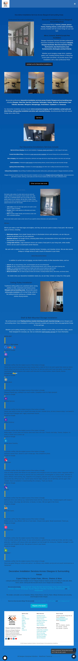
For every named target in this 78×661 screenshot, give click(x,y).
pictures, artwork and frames (45, 150)
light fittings (39, 166)
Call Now (39, 117)
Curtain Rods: (21, 190)
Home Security (40, 623)
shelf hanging (29, 162)
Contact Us (24, 630)
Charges (24, 626)
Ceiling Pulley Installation (42, 630)
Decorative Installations (42, 620)
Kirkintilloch (43, 588)
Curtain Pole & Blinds (41, 631)
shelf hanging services (48, 332)
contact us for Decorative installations (39, 64)
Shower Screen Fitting (41, 634)
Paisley (55, 587)
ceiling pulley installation (12, 292)
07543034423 (63, 620)
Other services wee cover (39, 183)
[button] (74, 656)
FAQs (23, 625)
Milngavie (37, 588)
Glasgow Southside (26, 587)
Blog (23, 628)
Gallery (23, 620)
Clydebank (17, 588)
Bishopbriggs (24, 588)
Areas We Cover (25, 618)
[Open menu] (74, 4)
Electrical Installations (41, 617)
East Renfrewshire (60, 588)
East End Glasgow (47, 587)
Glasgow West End (37, 587)
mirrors (30, 260)
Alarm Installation (40, 625)
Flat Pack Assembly (41, 636)
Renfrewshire (66, 587)
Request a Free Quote (39, 606)
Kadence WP (56, 656)
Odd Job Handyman (41, 637)
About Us (24, 623)
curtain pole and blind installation (38, 154)
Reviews (24, 622)
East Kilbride (50, 588)
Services (24, 617)
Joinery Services (40, 618)
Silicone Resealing (41, 633)
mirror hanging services (64, 601)
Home (23, 615)
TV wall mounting (51, 601)
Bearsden (31, 588)
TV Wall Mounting (41, 622)
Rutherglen (11, 588)
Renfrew (60, 587)
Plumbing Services (41, 615)
